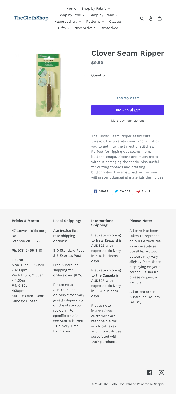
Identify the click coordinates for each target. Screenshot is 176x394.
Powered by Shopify (150, 384)
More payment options (127, 120)
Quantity (98, 75)
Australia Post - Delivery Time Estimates (68, 326)
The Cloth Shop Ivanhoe (119, 384)
